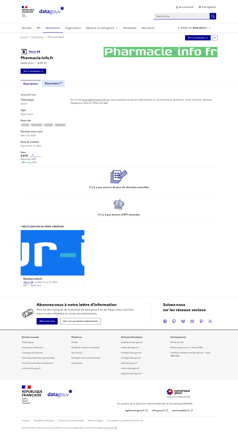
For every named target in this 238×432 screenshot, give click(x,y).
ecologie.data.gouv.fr (131, 357)
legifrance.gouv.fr (135, 410)
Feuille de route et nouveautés (85, 347)
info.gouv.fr (158, 410)
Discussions (53, 83)
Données (27, 28)
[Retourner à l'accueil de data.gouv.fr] (51, 11)
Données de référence (32, 347)
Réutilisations (52, 28)
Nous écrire (148, 28)
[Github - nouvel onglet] (201, 321)
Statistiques (76, 363)
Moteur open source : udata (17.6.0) (186, 347)
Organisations (73, 28)
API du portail (176, 342)
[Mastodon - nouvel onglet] (174, 321)
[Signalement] (214, 37)
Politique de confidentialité (71, 420)
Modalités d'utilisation (44, 420)
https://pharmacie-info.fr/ (96, 100)
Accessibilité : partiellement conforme (125, 420)
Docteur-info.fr (33, 279)
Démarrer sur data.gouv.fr (100, 28)
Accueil (24, 37)
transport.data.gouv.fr (131, 352)
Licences (26, 420)
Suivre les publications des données (38, 357)
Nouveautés (129, 28)
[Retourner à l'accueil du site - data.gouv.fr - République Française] (60, 395)
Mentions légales (95, 420)
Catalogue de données (32, 352)
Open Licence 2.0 (106, 427)
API (38, 28)
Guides (74, 342)
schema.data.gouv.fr (31, 368)
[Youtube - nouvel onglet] (192, 321)
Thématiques (28, 342)
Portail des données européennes (37, 363)
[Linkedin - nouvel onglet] (165, 321)
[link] (185, 7)
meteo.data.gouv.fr (130, 347)
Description (30, 84)
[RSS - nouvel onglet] (210, 321)
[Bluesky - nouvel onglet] (183, 321)
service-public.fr (181, 410)
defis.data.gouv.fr (129, 363)
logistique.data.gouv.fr (131, 373)
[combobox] (185, 16)
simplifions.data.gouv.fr (132, 342)
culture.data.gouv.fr (130, 368)
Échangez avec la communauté (85, 357)
